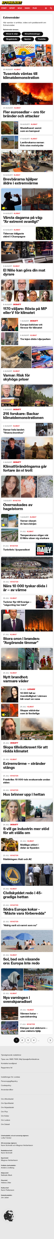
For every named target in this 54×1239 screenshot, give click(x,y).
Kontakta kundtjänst (9, 1063)
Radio (27, 8)
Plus (35, 3)
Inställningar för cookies (10, 1077)
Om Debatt (5, 1124)
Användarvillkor (7, 1090)
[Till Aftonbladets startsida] (12, 2)
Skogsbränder (11, 39)
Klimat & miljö (12, 34)
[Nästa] (50, 1040)
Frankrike (42, 39)
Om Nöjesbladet (7, 1107)
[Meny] (46, 8)
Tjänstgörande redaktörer (11, 1055)
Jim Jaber (5, 1197)
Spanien (27, 39)
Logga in (46, 3)
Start (4, 8)
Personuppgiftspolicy (9, 1081)
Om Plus (4, 1112)
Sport (12, 8)
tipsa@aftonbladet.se (31, 1059)
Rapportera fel (6, 1068)
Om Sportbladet (7, 1103)
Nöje (20, 8)
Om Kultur (5, 1116)
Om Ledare (5, 1120)
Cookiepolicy (6, 1085)
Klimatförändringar (32, 34)
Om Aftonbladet (7, 1099)
